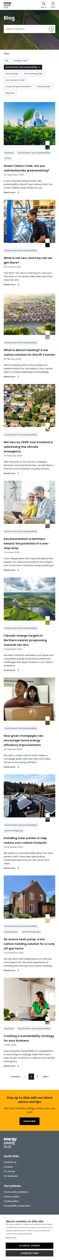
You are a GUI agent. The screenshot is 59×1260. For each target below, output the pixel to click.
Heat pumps (12, 73)
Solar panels (43, 86)
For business (11, 1176)
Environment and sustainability (22, 67)
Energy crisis (20, 60)
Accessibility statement (17, 1205)
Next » (46, 1076)
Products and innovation (18, 86)
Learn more (11, 1237)
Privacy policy (11, 1196)
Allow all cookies (29, 1245)
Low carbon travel (15, 80)
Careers (8, 1166)
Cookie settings (29, 1253)
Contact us (10, 1162)
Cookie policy (11, 1201)
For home (9, 1171)
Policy (8, 158)
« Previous (15, 1076)
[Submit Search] (51, 28)
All (7, 60)
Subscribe (29, 1121)
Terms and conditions (16, 1192)
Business (10, 93)
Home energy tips (33, 73)
